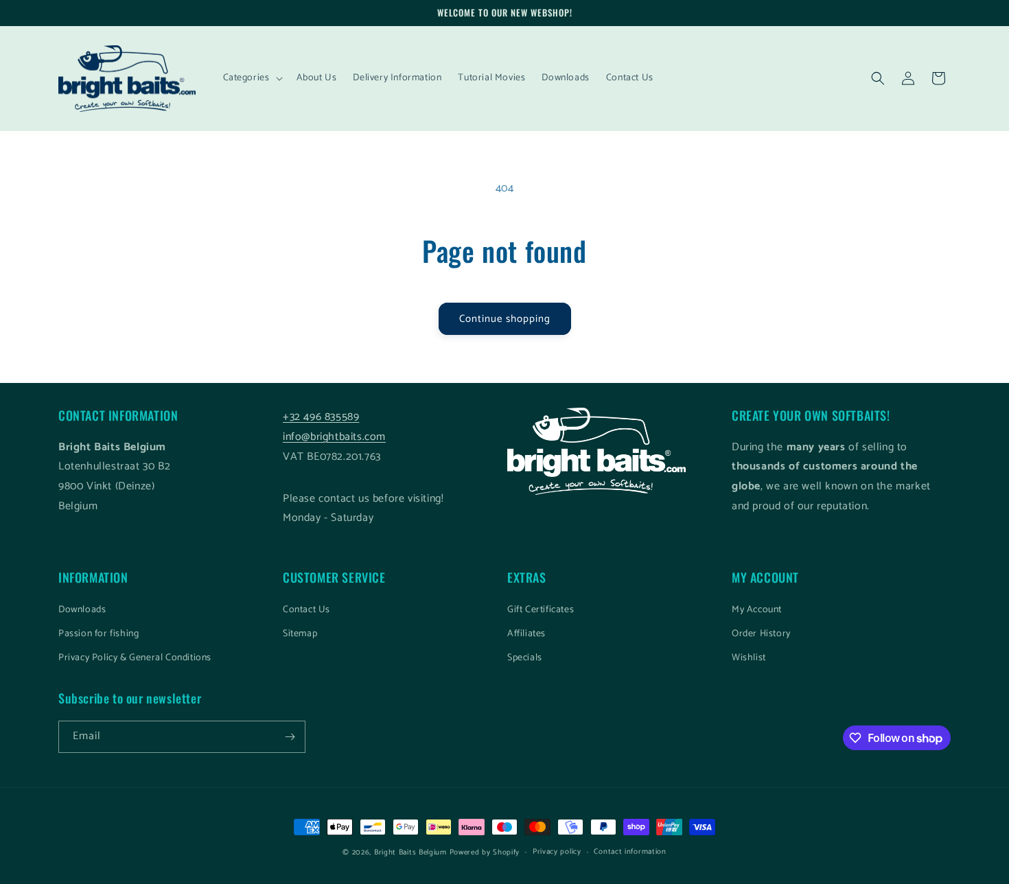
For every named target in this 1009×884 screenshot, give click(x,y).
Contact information (630, 852)
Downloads (82, 610)
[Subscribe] (290, 737)
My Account (757, 610)
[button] (251, 78)
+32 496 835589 (321, 417)
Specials (524, 658)
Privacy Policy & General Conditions (134, 658)
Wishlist (749, 658)
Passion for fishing (98, 634)
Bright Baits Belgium (410, 852)
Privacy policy (557, 852)
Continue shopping (504, 318)
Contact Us (306, 610)
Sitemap (300, 634)
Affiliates (526, 634)
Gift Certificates (540, 610)
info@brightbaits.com (334, 437)
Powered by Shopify (485, 852)
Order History (761, 634)
